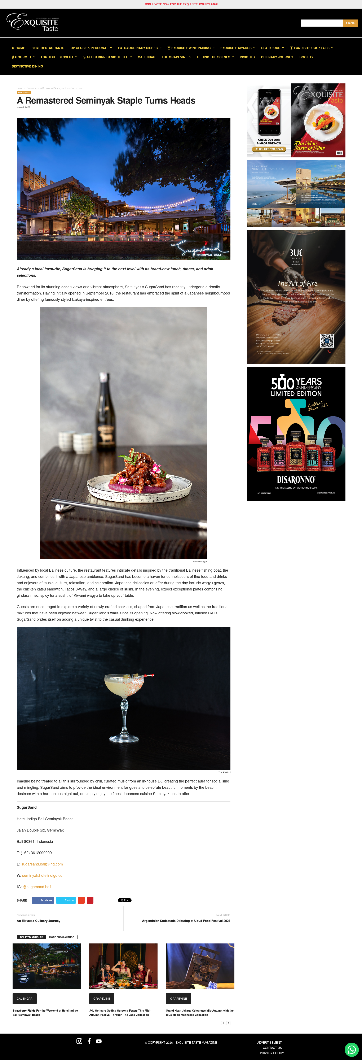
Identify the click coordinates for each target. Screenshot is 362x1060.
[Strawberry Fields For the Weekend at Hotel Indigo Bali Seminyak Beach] (47, 966)
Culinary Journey (277, 57)
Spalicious (270, 47)
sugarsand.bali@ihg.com (42, 864)
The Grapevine (174, 57)
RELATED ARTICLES (31, 937)
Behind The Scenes (213, 57)
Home (20, 47)
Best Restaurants (47, 47)
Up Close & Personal (89, 47)
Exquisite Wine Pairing (191, 47)
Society (306, 57)
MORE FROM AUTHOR (61, 937)
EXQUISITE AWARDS (236, 47)
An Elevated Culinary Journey (38, 921)
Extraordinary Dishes (138, 47)
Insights (247, 57)
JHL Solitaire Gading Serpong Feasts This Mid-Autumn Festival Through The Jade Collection (119, 1012)
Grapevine (24, 92)
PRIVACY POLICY (272, 1053)
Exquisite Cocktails (311, 47)
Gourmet (22, 57)
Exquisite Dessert (57, 57)
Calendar (146, 57)
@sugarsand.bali (37, 886)
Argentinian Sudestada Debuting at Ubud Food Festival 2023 (186, 921)
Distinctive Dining (27, 66)
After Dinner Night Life (107, 57)
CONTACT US (272, 1048)
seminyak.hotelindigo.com (44, 875)
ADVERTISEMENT (269, 1042)
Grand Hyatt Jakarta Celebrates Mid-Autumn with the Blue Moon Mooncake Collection (200, 1012)
